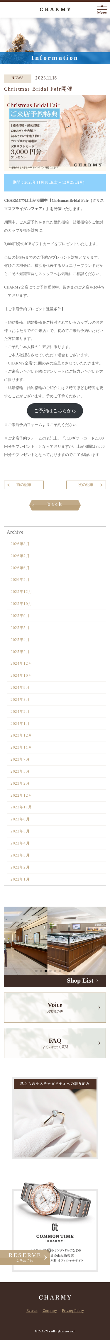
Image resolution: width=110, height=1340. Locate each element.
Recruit (32, 1311)
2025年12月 (21, 592)
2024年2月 (20, 712)
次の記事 (86, 485)
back (55, 505)
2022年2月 (20, 867)
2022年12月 (21, 795)
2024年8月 (20, 700)
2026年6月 (20, 568)
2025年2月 (20, 652)
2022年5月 (20, 831)
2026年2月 (20, 580)
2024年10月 (21, 676)
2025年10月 (21, 604)
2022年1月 (20, 879)
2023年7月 (20, 759)
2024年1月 (20, 724)
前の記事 (24, 485)
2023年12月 (21, 735)
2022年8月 (20, 819)
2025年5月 (20, 628)
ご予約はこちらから (55, 410)
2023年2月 (20, 783)
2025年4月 (20, 640)
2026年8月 (20, 544)
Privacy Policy (73, 1311)
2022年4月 (20, 843)
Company (50, 1311)
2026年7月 (20, 556)
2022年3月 (20, 855)
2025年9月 (20, 616)
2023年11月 (21, 747)
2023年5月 (20, 771)
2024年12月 (21, 663)
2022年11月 (21, 807)
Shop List (80, 980)
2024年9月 (20, 688)
